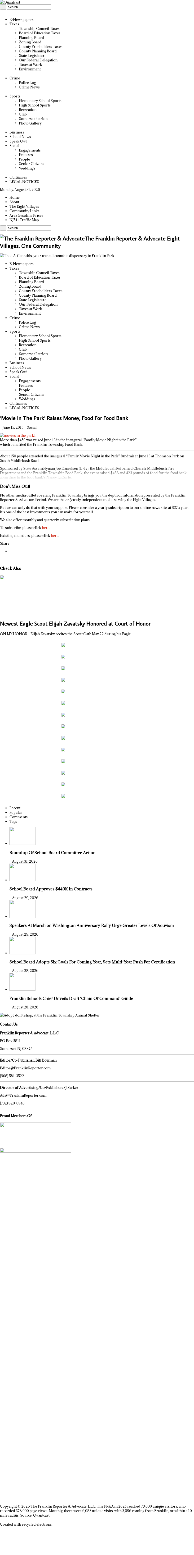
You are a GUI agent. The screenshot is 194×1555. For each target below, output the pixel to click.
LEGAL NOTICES (24, 181)
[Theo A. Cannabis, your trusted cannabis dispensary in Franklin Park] (57, 255)
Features (26, 154)
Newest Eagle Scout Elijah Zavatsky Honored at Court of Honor (75, 623)
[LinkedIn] (6, 11)
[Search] (3, 7)
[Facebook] (4, 11)
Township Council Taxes (39, 28)
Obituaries (18, 177)
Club (23, 114)
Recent (14, 808)
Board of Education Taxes (40, 33)
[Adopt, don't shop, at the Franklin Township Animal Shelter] (50, 1015)
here (45, 527)
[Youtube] (9, 11)
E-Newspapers (21, 19)
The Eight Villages (24, 206)
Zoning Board (30, 42)
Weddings (27, 168)
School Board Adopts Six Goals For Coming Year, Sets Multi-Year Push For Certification (92, 962)
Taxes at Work (30, 64)
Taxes (14, 24)
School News (20, 136)
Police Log (27, 82)
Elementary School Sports (40, 100)
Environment (30, 69)
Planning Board (31, 37)
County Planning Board (38, 51)
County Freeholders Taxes (40, 46)
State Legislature (32, 55)
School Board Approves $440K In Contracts (51, 889)
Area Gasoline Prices (26, 215)
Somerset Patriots (33, 118)
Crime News (29, 87)
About (14, 202)
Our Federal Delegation (38, 60)
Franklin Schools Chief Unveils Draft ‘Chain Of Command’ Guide (71, 998)
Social (14, 145)
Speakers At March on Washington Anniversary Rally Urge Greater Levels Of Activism (91, 925)
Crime (14, 78)
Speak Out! (18, 141)
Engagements (30, 150)
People (24, 159)
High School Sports (35, 105)
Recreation (27, 109)
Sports (14, 96)
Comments (18, 817)
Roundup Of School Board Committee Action (52, 852)
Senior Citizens (31, 163)
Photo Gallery (30, 123)
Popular (15, 812)
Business (16, 132)
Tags (13, 821)
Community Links (24, 211)
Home (14, 197)
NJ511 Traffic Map (24, 220)
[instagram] (11, 11)
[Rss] (1, 11)
